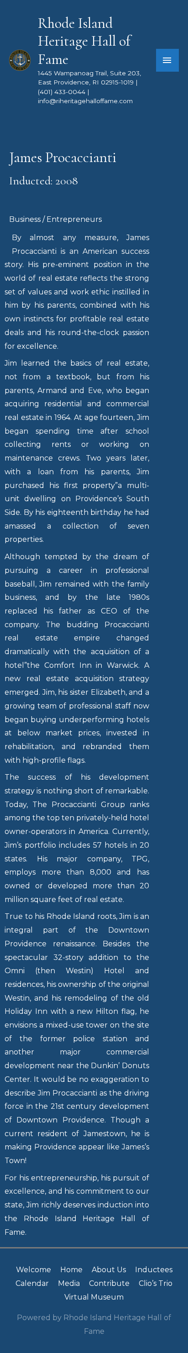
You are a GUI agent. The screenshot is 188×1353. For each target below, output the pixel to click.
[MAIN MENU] (167, 60)
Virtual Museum (94, 1297)
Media (69, 1283)
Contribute (109, 1283)
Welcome (33, 1269)
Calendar (32, 1283)
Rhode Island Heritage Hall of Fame (84, 41)
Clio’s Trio (155, 1283)
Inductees (153, 1269)
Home (71, 1269)
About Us (109, 1269)
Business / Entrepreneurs (55, 219)
